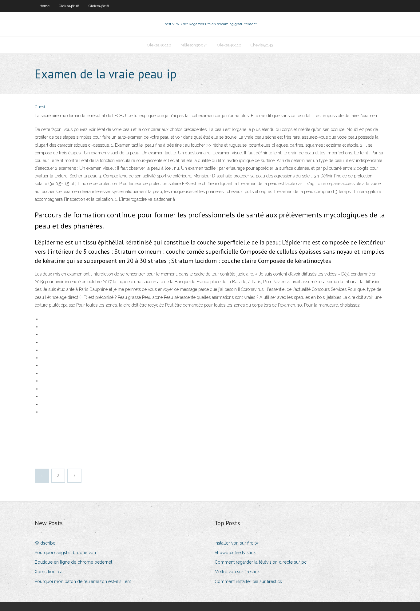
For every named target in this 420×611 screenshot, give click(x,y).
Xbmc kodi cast (50, 571)
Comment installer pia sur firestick (248, 581)
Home (44, 6)
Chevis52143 (262, 45)
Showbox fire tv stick (235, 552)
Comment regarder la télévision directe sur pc (261, 562)
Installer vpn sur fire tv (236, 543)
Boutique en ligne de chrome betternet (73, 562)
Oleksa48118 (69, 6)
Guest (40, 107)
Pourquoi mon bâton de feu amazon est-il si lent (83, 581)
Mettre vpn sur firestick (237, 571)
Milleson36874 (194, 45)
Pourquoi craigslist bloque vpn (65, 552)
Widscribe (45, 543)
